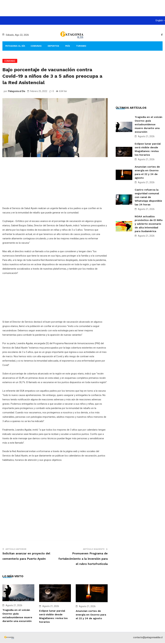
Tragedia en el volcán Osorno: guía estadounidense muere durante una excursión (148, 124)
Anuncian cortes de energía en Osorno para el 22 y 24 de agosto (91, 614)
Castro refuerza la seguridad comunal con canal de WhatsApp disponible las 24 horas (148, 197)
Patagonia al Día (15, 46)
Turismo (81, 46)
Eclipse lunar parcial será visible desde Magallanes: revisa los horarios (148, 149)
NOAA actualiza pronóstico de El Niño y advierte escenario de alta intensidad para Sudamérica (149, 224)
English (159, 20)
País (67, 46)
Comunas (36, 46)
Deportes (53, 46)
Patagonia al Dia (16, 91)
